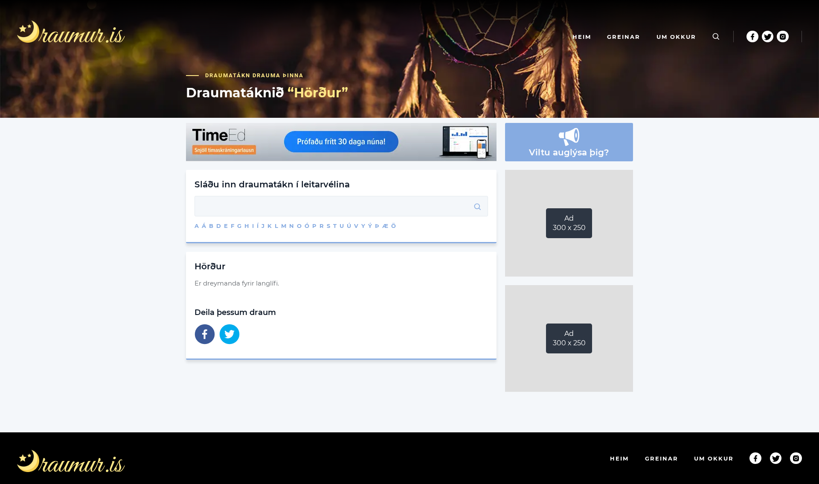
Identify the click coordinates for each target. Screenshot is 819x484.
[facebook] (205, 335)
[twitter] (229, 335)
